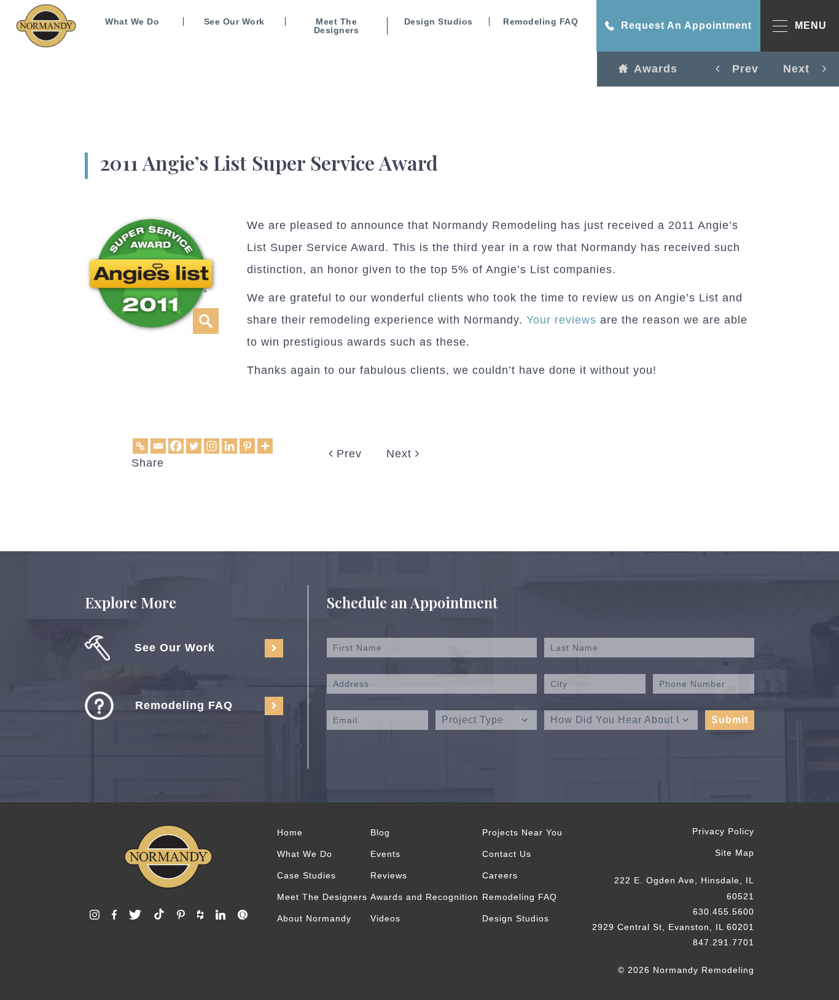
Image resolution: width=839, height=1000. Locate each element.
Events (385, 854)
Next (400, 454)
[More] (265, 446)
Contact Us (506, 854)
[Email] (158, 446)
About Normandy (314, 918)
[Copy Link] (140, 446)
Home (290, 832)
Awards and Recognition (424, 897)
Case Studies (306, 875)
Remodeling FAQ (540, 21)
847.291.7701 (723, 942)
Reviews (388, 875)
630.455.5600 (723, 912)
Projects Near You (522, 832)
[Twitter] (193, 446)
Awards (655, 69)
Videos (385, 918)
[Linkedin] (229, 446)
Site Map (734, 853)
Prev (347, 454)
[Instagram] (211, 446)
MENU (811, 25)
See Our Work (234, 21)
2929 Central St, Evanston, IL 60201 (673, 927)
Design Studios (438, 21)
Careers (500, 875)
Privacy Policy (723, 831)
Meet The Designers (336, 25)
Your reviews (561, 320)
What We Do (132, 21)
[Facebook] (176, 446)
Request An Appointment (686, 25)
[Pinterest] (247, 446)
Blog (380, 832)
